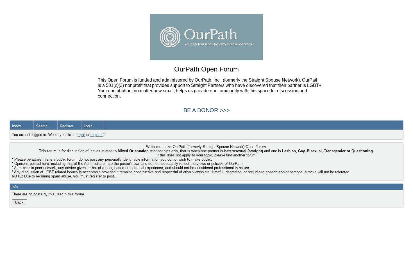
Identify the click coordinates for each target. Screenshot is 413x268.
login (81, 135)
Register (66, 126)
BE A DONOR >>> (206, 110)
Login (88, 126)
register (96, 135)
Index (16, 126)
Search (41, 126)
